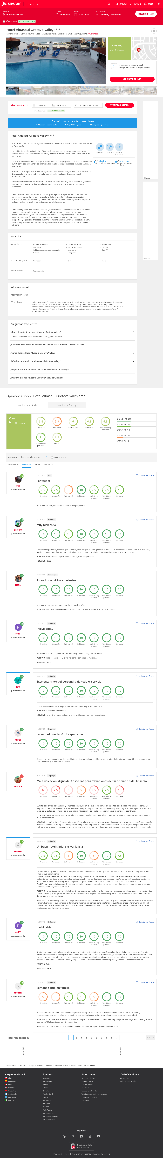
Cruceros (46, 1103)
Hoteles (22, 1065)
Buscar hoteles (146, 13)
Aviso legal (85, 1100)
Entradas (46, 1078)
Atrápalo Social (87, 1081)
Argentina (12, 1097)
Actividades (47, 1081)
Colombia (12, 1081)
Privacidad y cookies (89, 1097)
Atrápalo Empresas (50, 1116)
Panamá (11, 1087)
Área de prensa (87, 1084)
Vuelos (45, 1084)
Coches (46, 1107)
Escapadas (47, 1100)
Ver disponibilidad (119, 105)
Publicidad (85, 1087)
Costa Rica (12, 1091)
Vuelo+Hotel (48, 1094)
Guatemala (12, 1094)
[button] (154, 31)
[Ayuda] (148, 3)
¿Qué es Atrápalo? (88, 1078)
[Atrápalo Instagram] (90, 1136)
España (40, 1065)
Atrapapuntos (48, 1113)
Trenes (45, 1087)
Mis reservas (124, 1078)
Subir (149, 1038)
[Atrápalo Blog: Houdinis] (64, 1136)
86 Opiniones (119, 50)
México (11, 1100)
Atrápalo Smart (49, 1119)
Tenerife (49, 1065)
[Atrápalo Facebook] (81, 1136)
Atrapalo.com (11, 1065)
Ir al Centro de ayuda (127, 1081)
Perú (10, 1084)
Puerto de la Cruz (61, 1065)
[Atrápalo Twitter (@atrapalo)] (73, 1136)
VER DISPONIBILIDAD (132, 79)
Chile (10, 1078)
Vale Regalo (47, 1110)
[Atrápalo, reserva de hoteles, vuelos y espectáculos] (11, 4)
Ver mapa (94, 34)
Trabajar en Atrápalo (89, 1091)
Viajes (45, 1097)
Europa (31, 1065)
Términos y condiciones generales (94, 1094)
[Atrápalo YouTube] (98, 1136)
